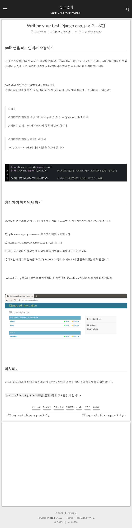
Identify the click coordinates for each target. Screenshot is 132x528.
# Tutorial (47, 407)
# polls (79, 407)
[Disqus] (66, 464)
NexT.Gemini (81, 518)
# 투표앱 (70, 407)
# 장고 (87, 407)
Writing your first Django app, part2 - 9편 (103, 415)
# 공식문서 (59, 407)
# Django (36, 407)
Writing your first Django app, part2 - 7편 (29, 415)
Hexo (52, 518)
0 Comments (94, 32)
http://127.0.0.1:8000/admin (23, 242)
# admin (96, 407)
